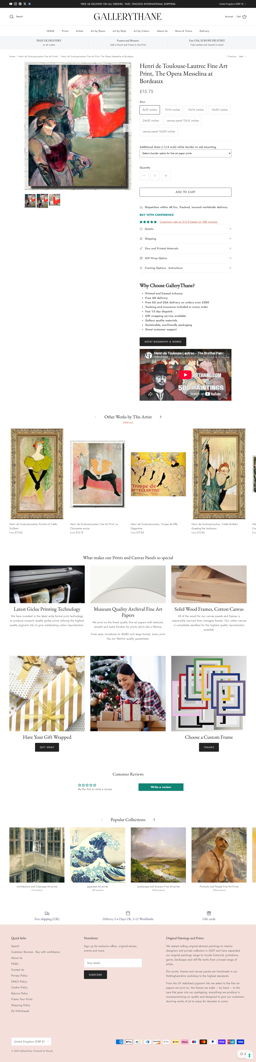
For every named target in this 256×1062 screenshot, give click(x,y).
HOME (50, 31)
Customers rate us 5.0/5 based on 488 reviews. (189, 222)
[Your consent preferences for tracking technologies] (249, 1055)
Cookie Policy (19, 987)
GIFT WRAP (47, 747)
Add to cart (185, 192)
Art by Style (119, 31)
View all (128, 422)
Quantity (145, 168)
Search (15, 946)
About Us (162, 31)
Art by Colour (141, 31)
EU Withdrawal (20, 1011)
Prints (65, 31)
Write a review (161, 787)
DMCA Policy (19, 982)
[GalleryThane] (128, 17)
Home (12, 56)
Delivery (204, 31)
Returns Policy (19, 993)
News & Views (183, 31)
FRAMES (209, 747)
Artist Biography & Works (162, 342)
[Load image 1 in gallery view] (78, 126)
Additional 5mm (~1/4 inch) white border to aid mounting (178, 147)
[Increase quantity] (165, 175)
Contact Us (17, 970)
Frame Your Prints (21, 999)
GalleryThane (26, 1051)
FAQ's (14, 964)
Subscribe (95, 974)
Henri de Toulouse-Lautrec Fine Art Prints (38, 56)
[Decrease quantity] (144, 175)
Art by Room (98, 31)
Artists (79, 31)
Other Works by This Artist (128, 417)
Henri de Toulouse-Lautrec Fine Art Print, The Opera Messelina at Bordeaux (97, 56)
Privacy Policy (19, 976)
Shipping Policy (20, 1005)
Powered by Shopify (43, 1051)
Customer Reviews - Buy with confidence (35, 952)
